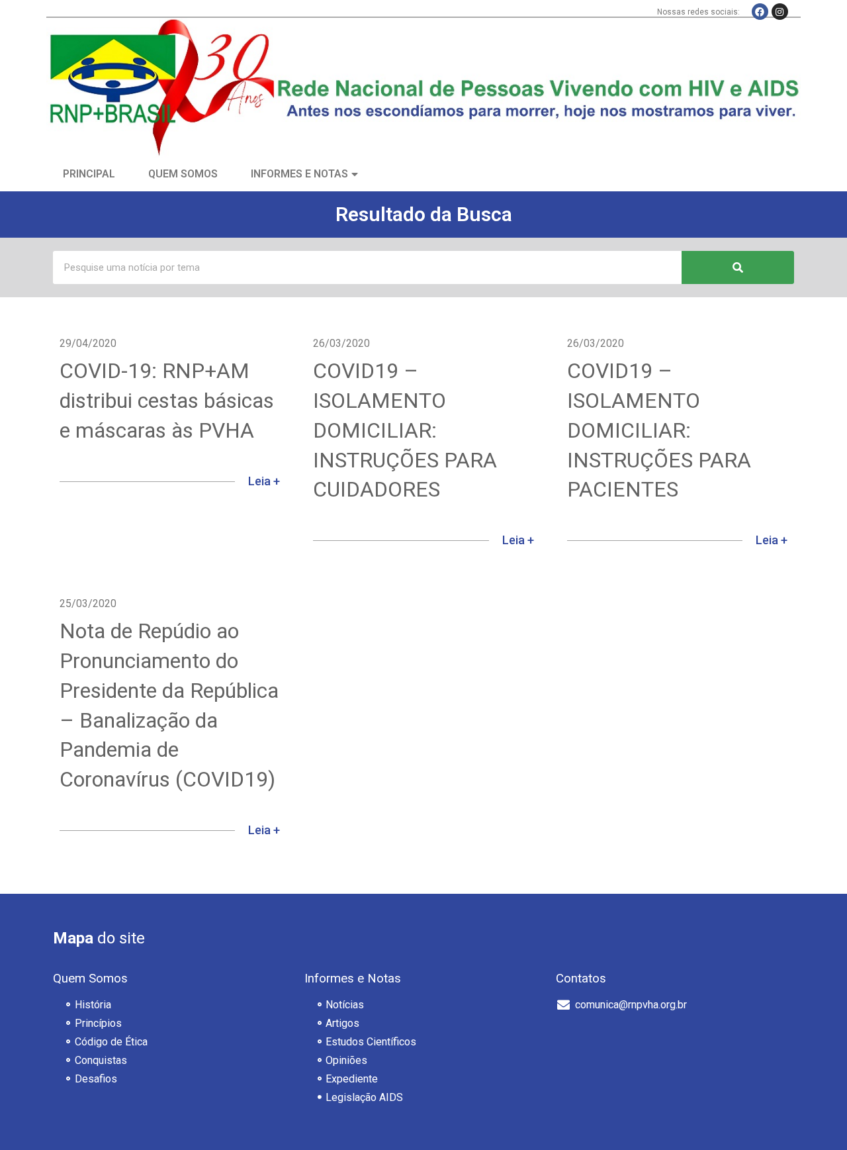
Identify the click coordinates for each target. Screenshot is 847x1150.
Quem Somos (183, 174)
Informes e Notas (299, 174)
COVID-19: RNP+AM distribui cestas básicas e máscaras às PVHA (167, 400)
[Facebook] (760, 11)
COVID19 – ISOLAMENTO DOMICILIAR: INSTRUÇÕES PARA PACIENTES (659, 430)
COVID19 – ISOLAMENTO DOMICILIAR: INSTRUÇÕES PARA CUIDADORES (405, 430)
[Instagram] (780, 11)
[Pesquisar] (738, 267)
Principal (89, 174)
